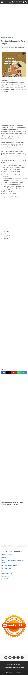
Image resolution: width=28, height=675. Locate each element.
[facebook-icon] (5, 657)
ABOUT (8, 664)
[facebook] (3, 372)
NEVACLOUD (5, 578)
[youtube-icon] (10, 657)
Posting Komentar (19, 47)
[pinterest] (14, 372)
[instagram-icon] (14, 657)
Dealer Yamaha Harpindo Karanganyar (12, 560)
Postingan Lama (22, 546)
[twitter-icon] (18, 657)
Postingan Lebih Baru (7, 546)
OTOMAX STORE (6, 568)
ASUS (3, 563)
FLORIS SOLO (5, 557)
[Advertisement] (14, 20)
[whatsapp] (19, 372)
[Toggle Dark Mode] (23, 2)
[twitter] (8, 372)
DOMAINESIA (5, 576)
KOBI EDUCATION (7, 573)
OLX (3, 571)
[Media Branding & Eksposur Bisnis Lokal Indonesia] (14, 2)
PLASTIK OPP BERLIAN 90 (9, 565)
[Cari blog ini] (26, 2)
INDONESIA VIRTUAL (7, 555)
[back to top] (24, 671)
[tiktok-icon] (22, 657)
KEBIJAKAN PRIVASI (16, 664)
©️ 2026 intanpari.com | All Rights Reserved (14, 667)
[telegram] (24, 372)
